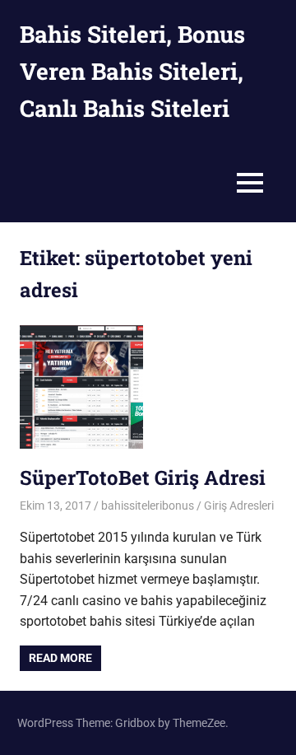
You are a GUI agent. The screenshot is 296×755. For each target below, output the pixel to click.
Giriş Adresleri (239, 505)
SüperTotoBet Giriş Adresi (143, 477)
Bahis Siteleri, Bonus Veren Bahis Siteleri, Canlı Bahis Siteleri (132, 71)
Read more (60, 657)
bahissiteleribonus (147, 505)
